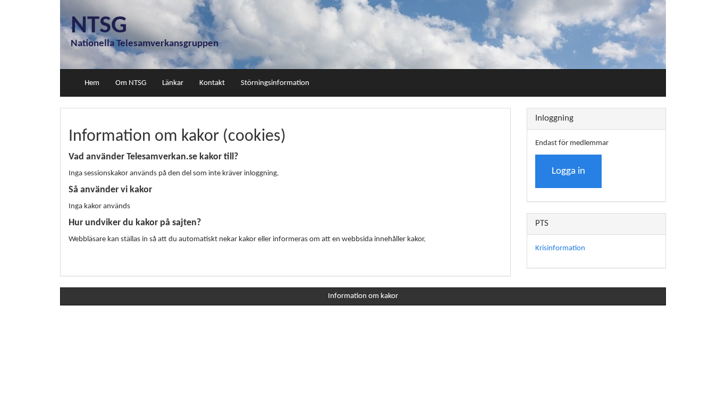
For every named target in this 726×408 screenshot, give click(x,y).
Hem (92, 83)
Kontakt (212, 83)
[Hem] (69, 83)
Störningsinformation (275, 83)
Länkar (172, 83)
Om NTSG (130, 83)
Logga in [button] (568, 171)
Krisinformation (560, 248)
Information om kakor (363, 296)
